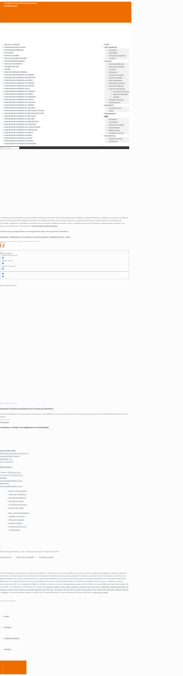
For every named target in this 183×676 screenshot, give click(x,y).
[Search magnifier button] (2, 245)
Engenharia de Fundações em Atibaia (18, 140)
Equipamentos (15, 237)
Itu (127, 587)
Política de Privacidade (25, 557)
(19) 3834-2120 (10, 6)
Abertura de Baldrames (17, 498)
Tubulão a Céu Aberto (16, 516)
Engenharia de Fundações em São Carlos (20, 116)
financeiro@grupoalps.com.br (11, 486)
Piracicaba (30, 589)
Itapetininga (115, 587)
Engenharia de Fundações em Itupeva (18, 99)
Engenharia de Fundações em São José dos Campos (24, 110)
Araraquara (49, 587)
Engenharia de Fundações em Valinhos (19, 83)
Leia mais (5, 422)
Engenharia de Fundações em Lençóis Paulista (22, 127)
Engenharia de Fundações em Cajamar (19, 74)
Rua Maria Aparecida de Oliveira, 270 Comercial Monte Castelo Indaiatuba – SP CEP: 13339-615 (14, 456)
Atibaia (57, 587)
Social (67, 237)
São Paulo (102, 589)
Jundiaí (9, 589)
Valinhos (4, 592)
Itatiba (122, 587)
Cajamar (82, 587)
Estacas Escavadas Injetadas (15, 58)
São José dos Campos (89, 589)
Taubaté (118, 589)
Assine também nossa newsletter (44, 226)
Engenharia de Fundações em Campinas (20, 102)
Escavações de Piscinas (17, 504)
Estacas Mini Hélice (16, 508)
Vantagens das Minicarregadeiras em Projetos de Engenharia (26, 408)
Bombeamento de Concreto (15, 47)
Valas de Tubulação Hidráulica (15, 72)
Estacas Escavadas (11, 55)
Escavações (8, 52)
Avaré (63, 587)
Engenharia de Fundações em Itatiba (18, 80)
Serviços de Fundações (13, 63)
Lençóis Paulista (18, 589)
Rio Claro (50, 589)
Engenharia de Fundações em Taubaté (19, 105)
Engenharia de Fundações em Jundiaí (18, 94)
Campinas (90, 587)
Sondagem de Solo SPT (17, 526)
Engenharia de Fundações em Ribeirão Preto (21, 121)
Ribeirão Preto (40, 589)
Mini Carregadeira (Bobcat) (14, 61)
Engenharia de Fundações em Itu (17, 88)
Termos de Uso (6, 557)
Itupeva (3, 589)
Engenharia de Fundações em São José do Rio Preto (24, 113)
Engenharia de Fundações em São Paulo (19, 77)
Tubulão (7, 69)
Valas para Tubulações (17, 494)
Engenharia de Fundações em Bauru (18, 135)
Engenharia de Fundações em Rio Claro (19, 118)
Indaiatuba (105, 587)
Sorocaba (110, 589)
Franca (97, 587)
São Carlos (58, 589)
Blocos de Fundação (12, 44)
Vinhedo (125, 589)
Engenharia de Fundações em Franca (18, 132)
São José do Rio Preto (71, 589)
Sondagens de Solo (11, 66)
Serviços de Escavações (17, 491)
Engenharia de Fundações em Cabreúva (19, 91)
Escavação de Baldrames (14, 50)
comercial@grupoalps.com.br (11, 481)
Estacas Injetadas (15, 523)
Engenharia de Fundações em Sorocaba (19, 107)
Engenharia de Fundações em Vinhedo (19, 85)
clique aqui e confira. (100, 592)
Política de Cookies (46, 557)
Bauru (68, 587)
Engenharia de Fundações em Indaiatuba (20, 96)
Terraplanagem (14, 530)
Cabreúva (75, 587)
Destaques (4, 237)
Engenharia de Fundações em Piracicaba (20, 124)
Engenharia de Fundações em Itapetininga (20, 129)
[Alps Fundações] (63, 38)
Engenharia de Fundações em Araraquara (20, 143)
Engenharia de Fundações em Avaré (18, 138)
